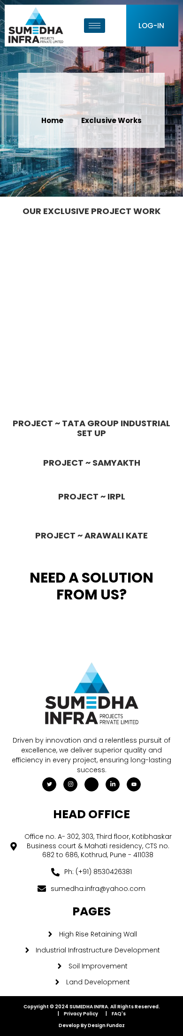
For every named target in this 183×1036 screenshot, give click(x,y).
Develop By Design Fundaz (92, 1025)
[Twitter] (49, 784)
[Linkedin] (113, 784)
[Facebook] (91, 784)
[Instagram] (70, 784)
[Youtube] (134, 784)
